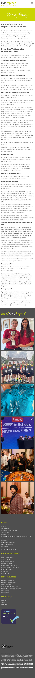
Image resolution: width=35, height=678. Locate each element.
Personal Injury (5, 573)
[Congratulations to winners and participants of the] (17, 334)
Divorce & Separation (7, 561)
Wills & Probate (5, 559)
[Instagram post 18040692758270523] (17, 465)
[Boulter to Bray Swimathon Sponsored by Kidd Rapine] (17, 400)
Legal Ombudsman (7, 544)
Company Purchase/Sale (8, 582)
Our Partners (5, 528)
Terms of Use (5, 532)
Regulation (4, 546)
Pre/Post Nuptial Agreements (10, 567)
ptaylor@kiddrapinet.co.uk (14, 296)
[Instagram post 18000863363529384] (17, 498)
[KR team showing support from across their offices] (17, 367)
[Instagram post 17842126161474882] (17, 433)
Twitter (3, 602)
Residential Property (7, 557)
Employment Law (6, 563)
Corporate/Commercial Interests (11, 589)
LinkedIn (4, 600)
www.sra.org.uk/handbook (17, 663)
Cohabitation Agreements (9, 565)
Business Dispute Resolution (9, 587)
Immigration (5, 571)
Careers (3, 526)
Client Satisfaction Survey (9, 530)
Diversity (4, 540)
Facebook (4, 604)
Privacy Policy (5, 534)
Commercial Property (7, 580)
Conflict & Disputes (7, 569)
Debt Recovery (5, 591)
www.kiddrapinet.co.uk (9, 39)
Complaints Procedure (8, 542)
